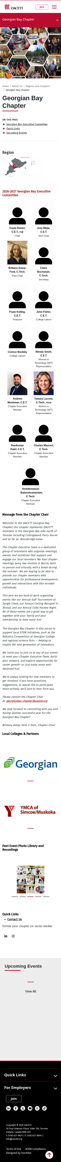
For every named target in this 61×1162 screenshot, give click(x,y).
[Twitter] (22, 1108)
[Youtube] (30, 1108)
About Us (17, 86)
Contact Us (14, 919)
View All (30, 991)
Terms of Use (13, 1148)
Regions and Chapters (38, 86)
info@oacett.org (14, 1139)
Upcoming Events (16, 132)
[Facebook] (15, 1108)
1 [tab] (28, 782)
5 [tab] (44, 898)
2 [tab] (21, 898)
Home (5, 86)
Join (42, 6)
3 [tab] (28, 898)
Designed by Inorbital (18, 1152)
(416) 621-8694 (34, 1135)
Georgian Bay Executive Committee (27, 124)
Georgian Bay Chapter (17, 90)
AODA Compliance (35, 1148)
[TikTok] (44, 1108)
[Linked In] (5, 936)
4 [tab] (36, 898)
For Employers (17, 1087)
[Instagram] (13, 936)
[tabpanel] (30, 764)
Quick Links (13, 128)
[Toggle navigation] (54, 6)
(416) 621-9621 (15, 1135)
